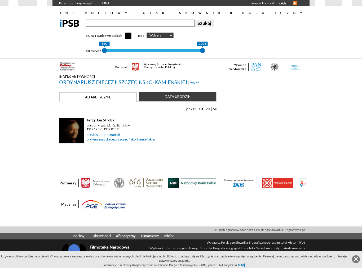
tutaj (241, 265)
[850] (104, 50)
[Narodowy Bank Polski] (192, 182)
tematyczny (150, 236)
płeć (141, 35)
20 (208, 109)
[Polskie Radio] (277, 182)
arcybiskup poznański (103, 135)
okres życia (93, 50)
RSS (295, 3)
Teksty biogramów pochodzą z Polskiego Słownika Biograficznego (259, 230)
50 (215, 109)
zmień (194, 83)
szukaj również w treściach (104, 35)
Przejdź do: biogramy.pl (75, 3)
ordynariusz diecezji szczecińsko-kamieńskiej (123, 82)
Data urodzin (178, 96)
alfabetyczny (126, 236)
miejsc (169, 236)
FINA (105, 3)
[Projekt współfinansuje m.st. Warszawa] (302, 182)
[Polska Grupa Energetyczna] (103, 204)
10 (200, 109)
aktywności (102, 236)
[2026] (202, 50)
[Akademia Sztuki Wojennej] (146, 182)
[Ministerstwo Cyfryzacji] (95, 182)
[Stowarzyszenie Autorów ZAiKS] (239, 182)
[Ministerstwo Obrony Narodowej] (119, 182)
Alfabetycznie (98, 97)
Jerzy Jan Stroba (100, 120)
